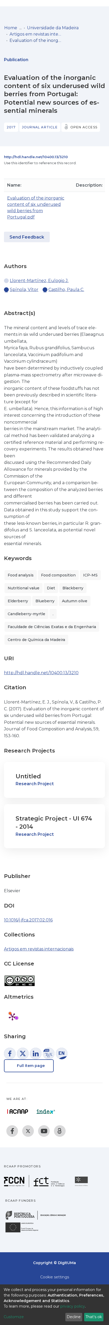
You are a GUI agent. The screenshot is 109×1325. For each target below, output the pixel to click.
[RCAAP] (60, 1131)
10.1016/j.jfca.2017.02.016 (28, 920)
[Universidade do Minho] (82, 1185)
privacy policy (72, 1306)
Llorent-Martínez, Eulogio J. (39, 280)
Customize (14, 1316)
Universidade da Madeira (53, 27)
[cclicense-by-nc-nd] (19, 978)
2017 (11, 127)
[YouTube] (44, 1131)
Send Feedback (27, 237)
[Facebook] (12, 1131)
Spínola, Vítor (24, 289)
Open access (83, 127)
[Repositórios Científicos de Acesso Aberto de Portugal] (17, 1111)
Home (10, 27)
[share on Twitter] (23, 1053)
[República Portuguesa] (38, 1219)
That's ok (93, 1316)
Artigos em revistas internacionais (36, 34)
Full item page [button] (30, 1065)
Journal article (40, 127)
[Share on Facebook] (10, 1053)
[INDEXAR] (45, 1111)
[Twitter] (28, 1131)
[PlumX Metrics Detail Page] (12, 1016)
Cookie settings (54, 1277)
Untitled (28, 776)
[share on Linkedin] (36, 1053)
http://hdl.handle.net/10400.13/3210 (36, 157)
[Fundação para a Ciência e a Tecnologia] (35, 1185)
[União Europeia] (24, 1232)
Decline (74, 1316)
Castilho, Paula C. (66, 289)
